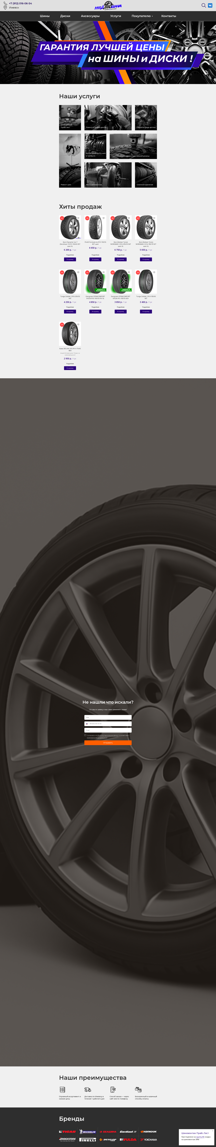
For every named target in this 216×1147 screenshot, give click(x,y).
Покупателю (141, 16)
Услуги (115, 16)
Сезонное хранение (145, 184)
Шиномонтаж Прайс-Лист (195, 1133)
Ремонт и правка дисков (96, 127)
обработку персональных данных (107, 735)
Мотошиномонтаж (94, 184)
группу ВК (200, 1137)
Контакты (168, 16)
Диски (65, 16)
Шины (45, 16)
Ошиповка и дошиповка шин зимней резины (130, 156)
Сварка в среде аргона (146, 127)
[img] (70, 161)
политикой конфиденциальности (97, 738)
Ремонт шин (66, 184)
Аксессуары (90, 16)
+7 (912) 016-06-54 (20, 3)
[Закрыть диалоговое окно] (213, 1131)
